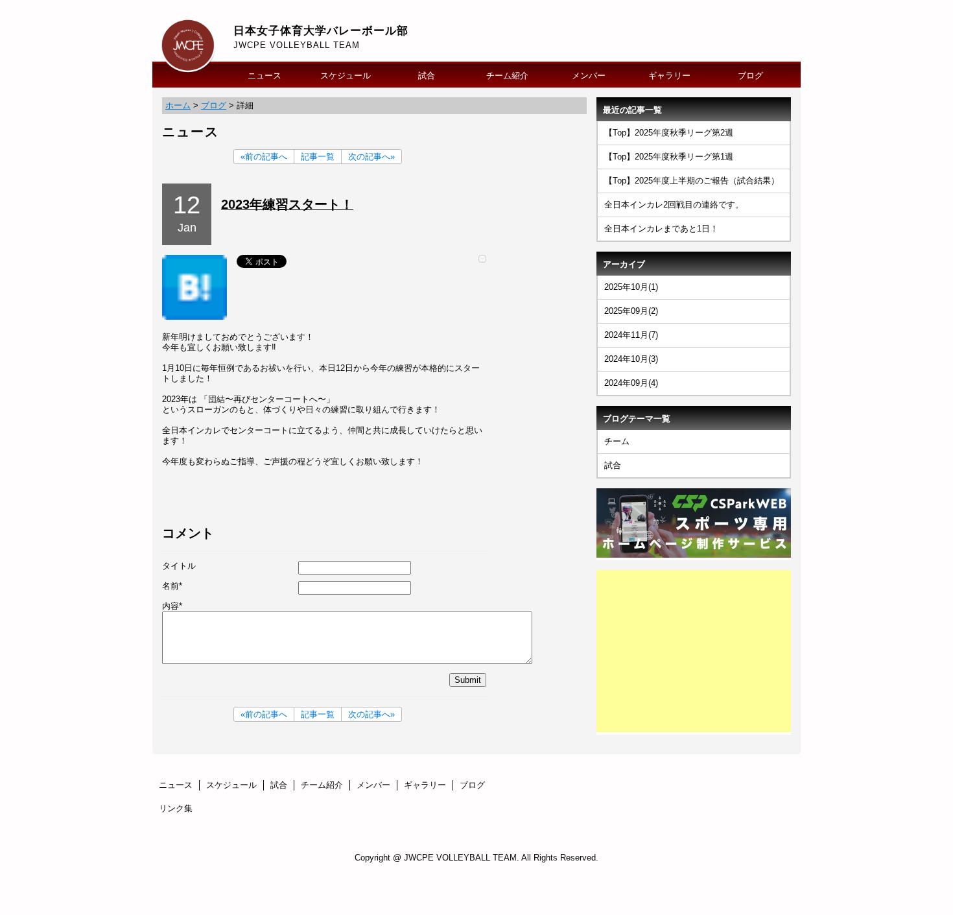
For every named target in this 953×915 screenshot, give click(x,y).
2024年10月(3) (631, 359)
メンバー (589, 75)
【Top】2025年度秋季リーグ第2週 (668, 132)
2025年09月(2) (631, 311)
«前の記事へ (264, 156)
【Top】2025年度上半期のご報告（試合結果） (691, 180)
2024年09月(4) (631, 383)
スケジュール (345, 75)
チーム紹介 (507, 75)
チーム (616, 441)
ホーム (178, 105)
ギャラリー (669, 75)
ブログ (750, 75)
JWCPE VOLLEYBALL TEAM (296, 45)
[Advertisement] (693, 651)
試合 (426, 75)
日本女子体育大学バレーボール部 (320, 31)
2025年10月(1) (631, 287)
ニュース (264, 75)
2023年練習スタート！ (287, 204)
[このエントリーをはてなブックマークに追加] (194, 317)
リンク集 (176, 808)
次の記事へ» (371, 156)
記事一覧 (318, 156)
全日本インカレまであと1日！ (661, 228)
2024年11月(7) (631, 335)
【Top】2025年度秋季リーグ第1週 (668, 156)
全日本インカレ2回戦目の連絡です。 (674, 204)
